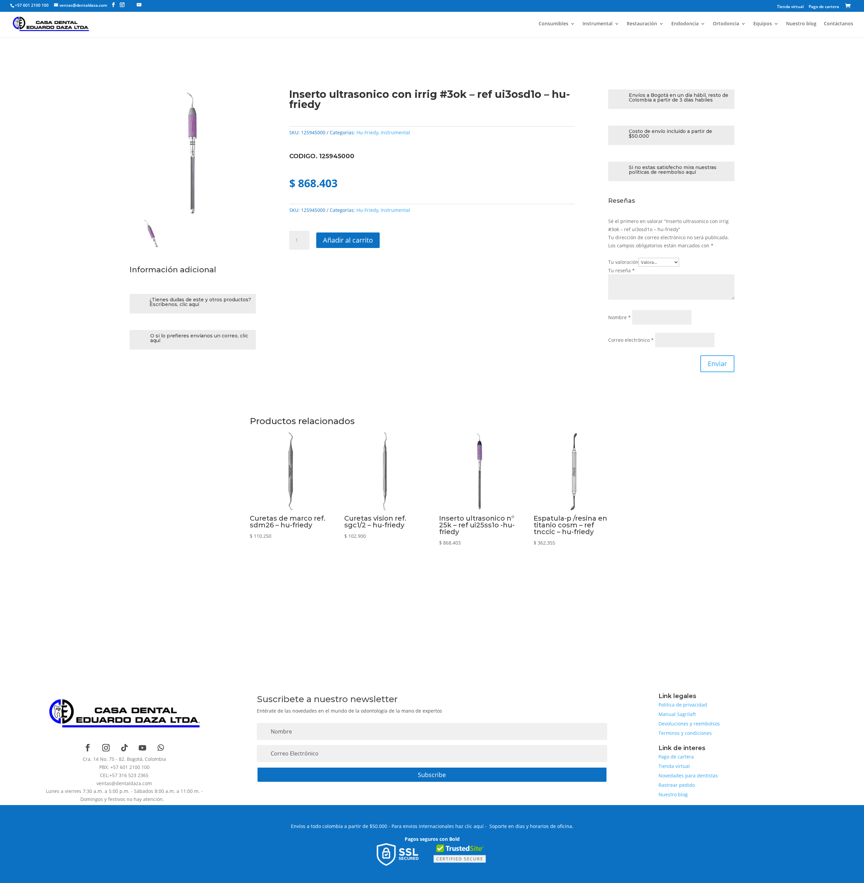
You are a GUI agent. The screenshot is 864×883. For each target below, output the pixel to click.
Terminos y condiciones (685, 733)
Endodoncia (685, 24)
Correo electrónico (631, 340)
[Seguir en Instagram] (106, 747)
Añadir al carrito (348, 240)
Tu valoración (623, 262)
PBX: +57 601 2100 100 (124, 767)
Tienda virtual (790, 7)
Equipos (762, 24)
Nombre (619, 317)
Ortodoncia (726, 24)
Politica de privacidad (682, 704)
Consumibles (553, 24)
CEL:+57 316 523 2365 (124, 775)
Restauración (642, 24)
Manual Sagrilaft (677, 714)
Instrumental (598, 24)
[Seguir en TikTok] (124, 747)
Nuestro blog (801, 24)
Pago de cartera (824, 7)
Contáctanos (838, 24)
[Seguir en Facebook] (87, 747)
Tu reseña (621, 270)
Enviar (717, 363)
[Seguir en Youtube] (142, 747)
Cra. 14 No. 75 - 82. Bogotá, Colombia (124, 759)
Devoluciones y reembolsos (689, 723)
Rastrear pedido (676, 785)
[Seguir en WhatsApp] (160, 747)
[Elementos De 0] (849, 6)
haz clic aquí (469, 826)
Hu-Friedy (367, 132)
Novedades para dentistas (688, 775)
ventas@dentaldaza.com (124, 783)
